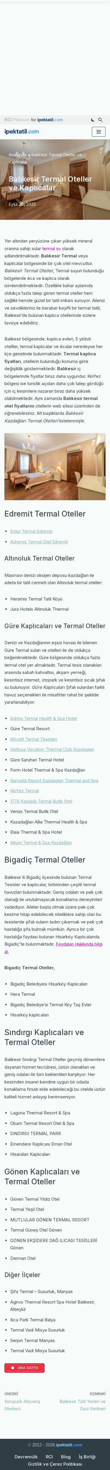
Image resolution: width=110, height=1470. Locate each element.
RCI (49, 1457)
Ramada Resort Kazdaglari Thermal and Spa (54, 780)
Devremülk (26, 1457)
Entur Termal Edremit (31, 531)
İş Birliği (87, 1457)
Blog (66, 1457)
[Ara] (100, 120)
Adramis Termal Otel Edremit (39, 542)
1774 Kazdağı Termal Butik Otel (41, 801)
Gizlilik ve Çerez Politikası (55, 1464)
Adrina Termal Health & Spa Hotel (43, 718)
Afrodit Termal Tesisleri (33, 739)
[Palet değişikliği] (93, 119)
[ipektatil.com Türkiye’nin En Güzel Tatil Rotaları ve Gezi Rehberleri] (23, 132)
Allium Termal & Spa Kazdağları (41, 842)
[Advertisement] (55, 57)
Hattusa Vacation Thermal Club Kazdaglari (52, 749)
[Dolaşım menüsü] (99, 132)
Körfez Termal (24, 790)
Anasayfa (18, 154)
